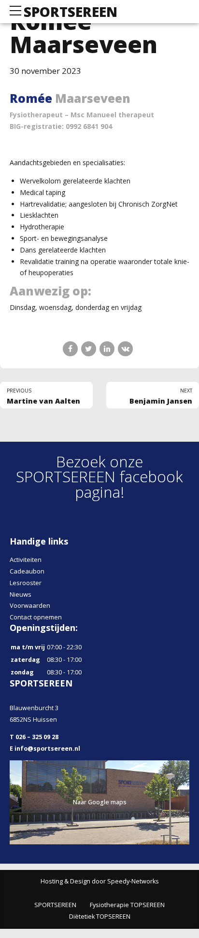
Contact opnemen (36, 617)
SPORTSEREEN (70, 11)
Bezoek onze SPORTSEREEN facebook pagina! (99, 476)
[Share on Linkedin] (107, 348)
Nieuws (20, 594)
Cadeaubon (27, 571)
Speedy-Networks (133, 881)
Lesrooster (26, 582)
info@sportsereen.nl (47, 748)
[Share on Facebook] (70, 348)
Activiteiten (26, 559)
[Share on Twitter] (88, 348)
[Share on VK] (125, 348)
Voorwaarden (30, 605)
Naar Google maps (100, 802)
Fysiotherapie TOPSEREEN (127, 905)
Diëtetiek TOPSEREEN (99, 916)
